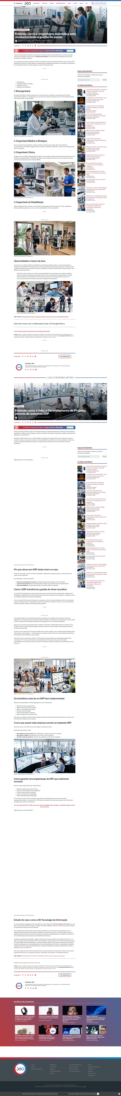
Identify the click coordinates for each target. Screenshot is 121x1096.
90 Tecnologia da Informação (62, 924)
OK (98, 1093)
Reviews (75, 3)
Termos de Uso (92, 1073)
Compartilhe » (17, 45)
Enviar (104, 79)
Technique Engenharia (23, 962)
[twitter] (25, 46)
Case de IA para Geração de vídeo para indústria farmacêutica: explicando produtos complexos (96, 91)
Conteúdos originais (37, 1069)
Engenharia (53, 1064)
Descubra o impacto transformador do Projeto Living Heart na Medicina (47, 1037)
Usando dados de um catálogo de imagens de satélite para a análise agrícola (95, 107)
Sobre (89, 1064)
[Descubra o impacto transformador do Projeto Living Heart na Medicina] (48, 1029)
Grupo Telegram (73, 1069)
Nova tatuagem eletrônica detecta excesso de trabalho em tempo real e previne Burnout (72, 1019)
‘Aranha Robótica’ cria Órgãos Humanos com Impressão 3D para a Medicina (72, 1037)
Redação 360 (29, 363)
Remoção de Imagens (94, 1066)
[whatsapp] (27, 46)
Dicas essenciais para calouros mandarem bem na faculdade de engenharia (94, 164)
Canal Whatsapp (73, 1066)
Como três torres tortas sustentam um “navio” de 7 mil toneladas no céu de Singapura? (96, 124)
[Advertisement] (44, 73)
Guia (86, 3)
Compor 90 (22, 947)
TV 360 (32, 1064)
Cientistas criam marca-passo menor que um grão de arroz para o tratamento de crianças (24, 1037)
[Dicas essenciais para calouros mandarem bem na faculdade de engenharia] (81, 166)
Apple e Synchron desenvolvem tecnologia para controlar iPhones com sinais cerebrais (95, 1019)
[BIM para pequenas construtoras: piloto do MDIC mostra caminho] (81, 150)
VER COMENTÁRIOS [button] (65, 356)
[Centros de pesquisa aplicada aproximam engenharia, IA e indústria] (81, 117)
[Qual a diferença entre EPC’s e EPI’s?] (81, 183)
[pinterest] (35, 46)
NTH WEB (84, 1086)
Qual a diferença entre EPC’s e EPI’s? (95, 179)
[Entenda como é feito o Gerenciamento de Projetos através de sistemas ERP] (81, 191)
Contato (90, 1069)
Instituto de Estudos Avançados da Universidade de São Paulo (33, 331)
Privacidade (91, 1075)
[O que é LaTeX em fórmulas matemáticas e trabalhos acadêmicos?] (81, 142)
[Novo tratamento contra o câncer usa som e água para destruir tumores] (96, 1029)
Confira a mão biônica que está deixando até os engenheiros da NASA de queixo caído (25, 1018)
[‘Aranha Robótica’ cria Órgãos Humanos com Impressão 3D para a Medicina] (72, 1029)
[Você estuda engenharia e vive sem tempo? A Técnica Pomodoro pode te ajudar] (81, 174)
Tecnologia (44, 3)
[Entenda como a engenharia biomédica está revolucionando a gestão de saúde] (81, 199)
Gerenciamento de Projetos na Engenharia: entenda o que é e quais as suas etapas (43, 956)
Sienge (32, 962)
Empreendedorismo (60, 3)
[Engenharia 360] (23, 3)
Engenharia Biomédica (21, 29)
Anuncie (90, 1071)
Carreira (52, 3)
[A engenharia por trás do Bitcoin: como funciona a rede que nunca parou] (81, 101)
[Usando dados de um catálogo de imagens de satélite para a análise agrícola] (81, 109)
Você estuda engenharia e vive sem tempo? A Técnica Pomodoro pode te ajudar (96, 173)
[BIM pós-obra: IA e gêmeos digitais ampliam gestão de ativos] (81, 134)
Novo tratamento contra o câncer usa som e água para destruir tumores (95, 1037)
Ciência (69, 3)
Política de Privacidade (63, 1093)
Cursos (81, 3)
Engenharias (36, 3)
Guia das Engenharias (75, 1064)
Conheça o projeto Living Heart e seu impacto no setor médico (48, 1017)
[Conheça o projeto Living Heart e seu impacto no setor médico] (48, 1010)
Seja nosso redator (74, 1071)
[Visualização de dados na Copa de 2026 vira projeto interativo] (81, 158)
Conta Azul (37, 962)
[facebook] (22, 46)
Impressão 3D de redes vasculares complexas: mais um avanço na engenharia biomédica (45, 316)
